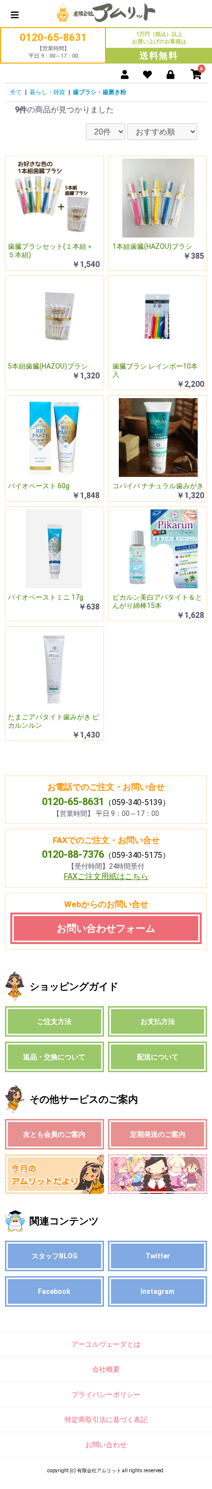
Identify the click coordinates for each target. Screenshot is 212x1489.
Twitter (157, 1256)
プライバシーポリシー (106, 1394)
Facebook (54, 1291)
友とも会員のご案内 (54, 1134)
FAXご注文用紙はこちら (106, 876)
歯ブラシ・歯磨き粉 (99, 92)
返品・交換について (54, 1057)
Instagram (158, 1291)
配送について (157, 1057)
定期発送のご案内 (157, 1134)
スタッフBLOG (54, 1256)
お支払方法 (158, 1021)
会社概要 (106, 1369)
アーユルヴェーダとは (106, 1344)
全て (16, 92)
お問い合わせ (106, 1445)
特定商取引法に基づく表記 (106, 1419)
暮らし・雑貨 (47, 92)
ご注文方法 (54, 1021)
